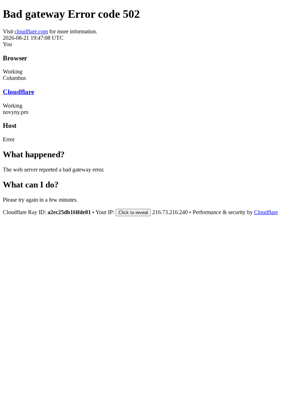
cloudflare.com (31, 31)
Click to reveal (133, 212)
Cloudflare (18, 92)
